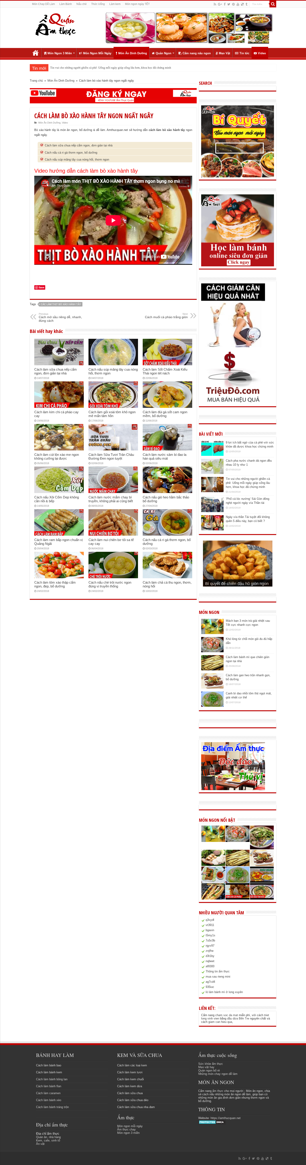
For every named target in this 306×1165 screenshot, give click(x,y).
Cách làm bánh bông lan (51, 1079)
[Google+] (220, 4)
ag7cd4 (210, 981)
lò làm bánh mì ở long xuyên (224, 992)
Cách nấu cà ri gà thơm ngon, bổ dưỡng (71, 152)
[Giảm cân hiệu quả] (233, 315)
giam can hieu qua (220, 1022)
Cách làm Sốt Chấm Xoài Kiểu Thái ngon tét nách (165, 371)
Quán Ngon (163, 53)
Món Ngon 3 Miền (59, 53)
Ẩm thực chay (126, 1129)
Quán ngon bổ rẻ (209, 1070)
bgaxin (210, 930)
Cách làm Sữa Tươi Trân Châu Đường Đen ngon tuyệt (111, 456)
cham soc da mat (226, 1015)
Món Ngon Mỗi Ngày (97, 53)
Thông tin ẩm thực (218, 971)
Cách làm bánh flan (48, 1086)
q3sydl (210, 920)
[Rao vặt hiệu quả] (233, 377)
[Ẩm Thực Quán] (55, 24)
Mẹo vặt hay (206, 1067)
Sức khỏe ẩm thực (210, 1063)
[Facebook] (224, 4)
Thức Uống (98, 4)
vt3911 (210, 925)
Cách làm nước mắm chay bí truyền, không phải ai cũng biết (110, 499)
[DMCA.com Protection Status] (212, 1122)
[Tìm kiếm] (272, 4)
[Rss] (215, 4)
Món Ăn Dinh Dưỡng (132, 53)
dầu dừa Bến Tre (238, 1018)
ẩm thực (217, 1091)
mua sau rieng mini (218, 976)
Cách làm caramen (48, 1093)
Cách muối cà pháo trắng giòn (166, 316)
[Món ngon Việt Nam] (189, 27)
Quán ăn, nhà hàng (48, 1137)
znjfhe (209, 950)
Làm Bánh (65, 4)
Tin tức (244, 53)
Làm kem (115, 4)
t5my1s (210, 935)
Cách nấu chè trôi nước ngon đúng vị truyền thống (109, 584)
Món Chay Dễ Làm (43, 4)
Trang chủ (35, 52)
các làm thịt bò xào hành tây (61, 304)
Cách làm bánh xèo (48, 1100)
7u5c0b (210, 940)
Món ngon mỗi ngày (130, 1126)
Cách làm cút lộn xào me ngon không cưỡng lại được (56, 456)
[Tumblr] (246, 4)
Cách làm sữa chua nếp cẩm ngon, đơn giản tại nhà (78, 145)
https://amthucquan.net (226, 1118)
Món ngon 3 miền (128, 1133)
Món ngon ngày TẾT (137, 4)
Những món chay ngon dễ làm (217, 1074)
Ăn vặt (40, 1143)
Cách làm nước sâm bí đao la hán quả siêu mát (164, 456)
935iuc (210, 987)
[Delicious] (242, 4)
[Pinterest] (233, 4)
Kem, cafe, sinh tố (48, 1140)
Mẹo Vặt (224, 53)
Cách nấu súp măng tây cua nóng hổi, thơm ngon (77, 159)
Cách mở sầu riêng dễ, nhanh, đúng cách (60, 317)
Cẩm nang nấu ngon (197, 53)
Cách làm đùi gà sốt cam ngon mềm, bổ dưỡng (165, 414)
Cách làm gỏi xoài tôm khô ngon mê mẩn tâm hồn (112, 414)
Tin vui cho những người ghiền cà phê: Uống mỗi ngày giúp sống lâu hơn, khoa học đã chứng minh (248, 483)
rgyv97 (210, 945)
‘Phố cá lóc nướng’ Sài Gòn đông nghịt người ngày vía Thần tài (88, 67)
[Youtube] (238, 4)
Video (262, 53)
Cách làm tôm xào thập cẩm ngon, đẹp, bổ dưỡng (55, 584)
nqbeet (210, 961)
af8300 (210, 966)
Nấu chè (81, 4)
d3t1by (210, 956)
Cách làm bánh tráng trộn (52, 1107)
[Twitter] (229, 4)
